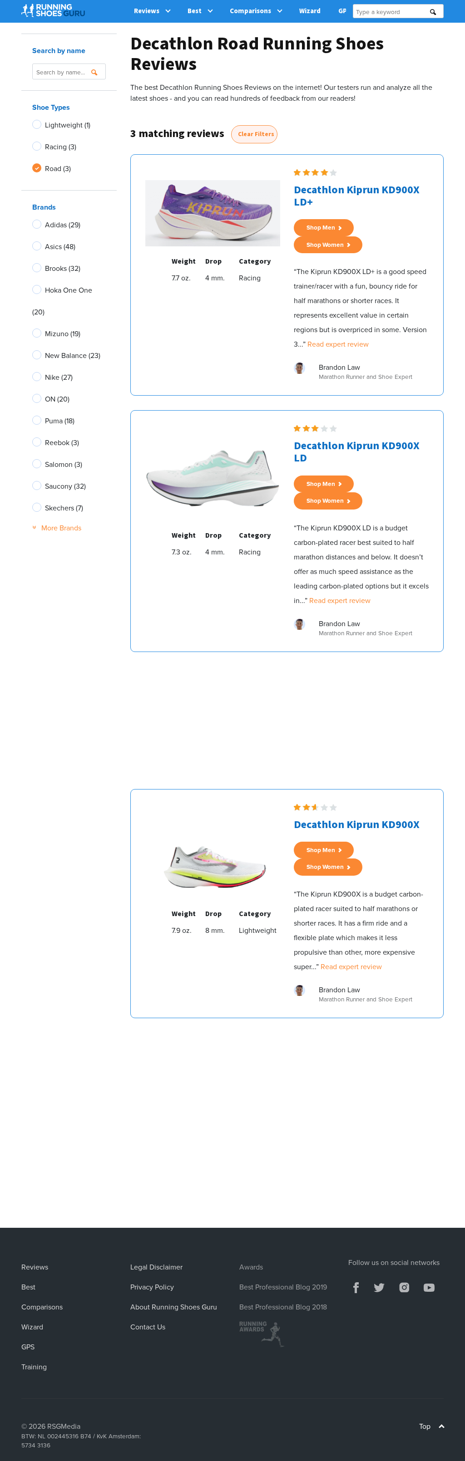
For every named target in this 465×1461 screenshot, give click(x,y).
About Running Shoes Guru (173, 1307)
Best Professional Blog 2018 (283, 1307)
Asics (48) (60, 246)
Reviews (146, 11)
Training (34, 1367)
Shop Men (322, 227)
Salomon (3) (63, 464)
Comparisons (250, 11)
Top (425, 1426)
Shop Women (326, 244)
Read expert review (338, 344)
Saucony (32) (65, 486)
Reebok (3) (62, 442)
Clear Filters (256, 134)
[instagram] (404, 1286)
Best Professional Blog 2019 (283, 1287)
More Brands (56, 528)
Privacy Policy (152, 1287)
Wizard (310, 11)
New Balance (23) (72, 355)
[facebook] (356, 1286)
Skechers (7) (64, 508)
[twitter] (379, 1286)
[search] (433, 12)
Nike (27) (59, 377)
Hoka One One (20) (62, 301)
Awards (251, 1267)
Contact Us (147, 1327)
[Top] (442, 1427)
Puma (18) (59, 421)
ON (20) (57, 399)
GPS (28, 1347)
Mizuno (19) (62, 333)
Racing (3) (60, 147)
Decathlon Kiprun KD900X (357, 825)
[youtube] (429, 1286)
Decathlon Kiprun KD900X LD (357, 452)
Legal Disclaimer (156, 1267)
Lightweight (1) (67, 125)
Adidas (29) (62, 225)
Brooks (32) (62, 268)
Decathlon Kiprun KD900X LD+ (357, 196)
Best (195, 11)
